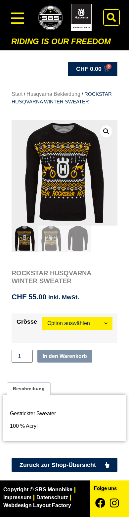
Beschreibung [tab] (29, 388)
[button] (111, 17)
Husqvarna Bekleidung (53, 94)
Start (17, 94)
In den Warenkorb (65, 356)
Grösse (27, 322)
